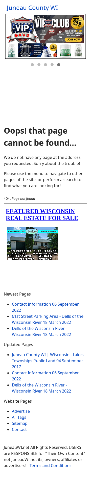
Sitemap (20, 423)
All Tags (19, 417)
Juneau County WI (32, 8)
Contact (19, 429)
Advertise (21, 411)
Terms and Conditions (51, 465)
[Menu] (76, 18)
